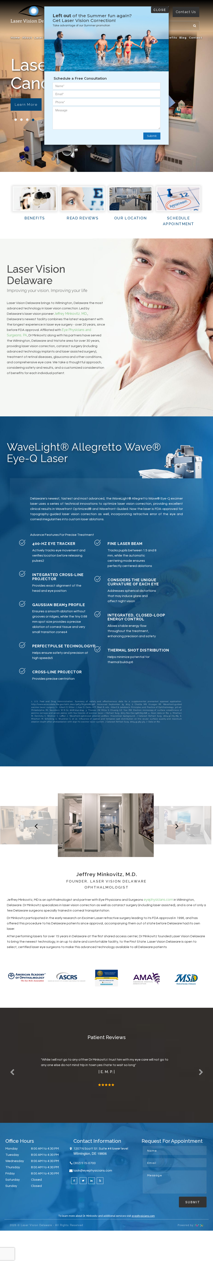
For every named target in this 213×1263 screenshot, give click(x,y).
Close (160, 10)
